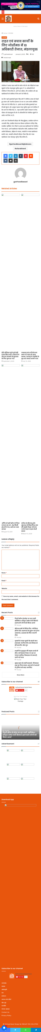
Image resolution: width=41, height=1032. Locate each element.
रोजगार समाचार (6, 1009)
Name (4, 573)
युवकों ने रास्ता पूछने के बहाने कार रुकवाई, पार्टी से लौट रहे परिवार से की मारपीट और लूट (26, 643)
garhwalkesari (8, 54)
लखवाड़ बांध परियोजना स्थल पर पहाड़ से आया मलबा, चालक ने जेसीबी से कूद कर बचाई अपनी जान (30, 356)
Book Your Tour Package (20, 696)
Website (4, 588)
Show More (20, 675)
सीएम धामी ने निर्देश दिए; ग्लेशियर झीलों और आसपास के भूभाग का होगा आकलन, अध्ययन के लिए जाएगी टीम (27, 632)
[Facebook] (5, 156)
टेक (2, 993)
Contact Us (5, 1012)
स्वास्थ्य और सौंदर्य (6, 999)
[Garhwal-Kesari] (8, 18)
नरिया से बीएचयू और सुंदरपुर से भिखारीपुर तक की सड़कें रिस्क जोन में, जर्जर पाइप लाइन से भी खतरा (29, 527)
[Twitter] (11, 156)
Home (5, 33)
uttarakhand (21, 148)
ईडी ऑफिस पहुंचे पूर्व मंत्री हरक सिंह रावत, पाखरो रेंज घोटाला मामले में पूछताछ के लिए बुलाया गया (10, 356)
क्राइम (3, 986)
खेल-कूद (4, 1002)
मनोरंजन (4, 996)
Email (4, 580)
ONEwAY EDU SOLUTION (30, 1024)
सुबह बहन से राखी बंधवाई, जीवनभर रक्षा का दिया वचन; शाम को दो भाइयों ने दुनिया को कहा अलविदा (27, 665)
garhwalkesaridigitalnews (20, 144)
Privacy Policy (6, 1015)
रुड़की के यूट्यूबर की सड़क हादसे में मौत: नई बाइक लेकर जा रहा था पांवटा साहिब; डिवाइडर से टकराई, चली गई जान (26, 654)
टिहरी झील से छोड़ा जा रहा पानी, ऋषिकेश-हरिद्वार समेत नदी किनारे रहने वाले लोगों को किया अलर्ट (26, 620)
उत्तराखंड (10, 33)
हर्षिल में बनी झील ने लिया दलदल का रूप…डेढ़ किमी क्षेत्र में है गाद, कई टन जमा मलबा (11, 526)
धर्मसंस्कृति (4, 989)
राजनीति (4, 1006)
